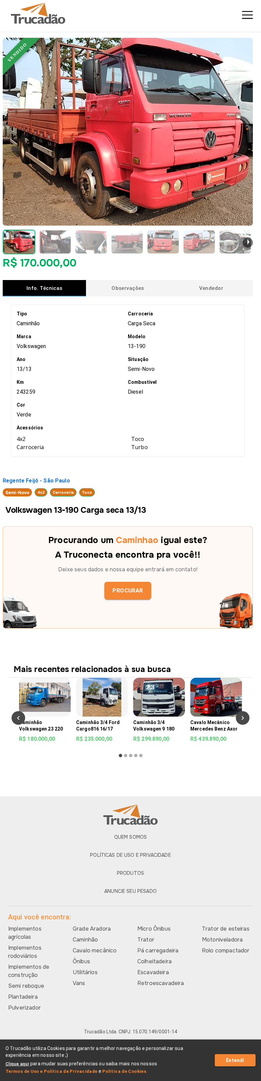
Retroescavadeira (160, 983)
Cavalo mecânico (95, 950)
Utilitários (85, 972)
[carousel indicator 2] (125, 755)
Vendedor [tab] (211, 288)
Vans (79, 983)
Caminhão (85, 939)
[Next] (242, 718)
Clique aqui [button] (17, 1063)
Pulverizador (24, 1007)
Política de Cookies (124, 1071)
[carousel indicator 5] (140, 755)
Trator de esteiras (225, 928)
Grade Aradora (92, 928)
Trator (145, 939)
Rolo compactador (225, 950)
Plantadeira (23, 996)
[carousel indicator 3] (130, 755)
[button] (19, 242)
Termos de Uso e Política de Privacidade (51, 1071)
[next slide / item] (248, 243)
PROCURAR (127, 590)
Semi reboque (26, 985)
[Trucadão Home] (130, 13)
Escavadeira (153, 972)
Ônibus (81, 961)
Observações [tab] (127, 288)
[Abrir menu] (247, 15)
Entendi (235, 1060)
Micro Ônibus (154, 928)
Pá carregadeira (157, 950)
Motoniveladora (222, 939)
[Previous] (18, 718)
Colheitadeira (154, 961)
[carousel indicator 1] (120, 755)
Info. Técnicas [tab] (45, 288)
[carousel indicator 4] (135, 755)
